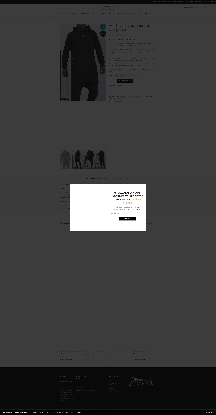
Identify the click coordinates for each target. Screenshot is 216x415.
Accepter (209, 412)
